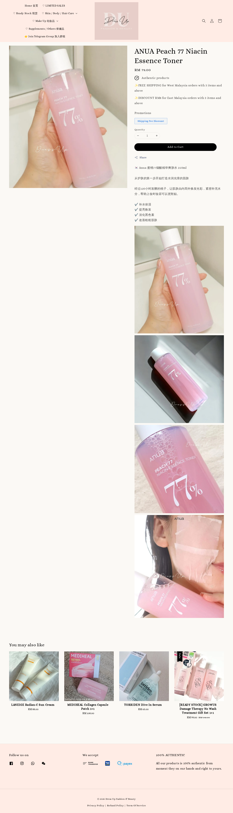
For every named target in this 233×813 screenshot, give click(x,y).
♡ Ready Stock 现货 (25, 13)
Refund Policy (115, 805)
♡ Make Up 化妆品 (43, 20)
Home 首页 (31, 5)
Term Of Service (136, 805)
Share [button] (143, 157)
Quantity (140, 129)
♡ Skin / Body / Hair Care (58, 13)
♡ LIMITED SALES (53, 5)
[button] (204, 21)
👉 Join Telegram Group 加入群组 (45, 36)
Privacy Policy (95, 805)
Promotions (143, 113)
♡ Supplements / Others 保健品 (44, 28)
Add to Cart (175, 147)
